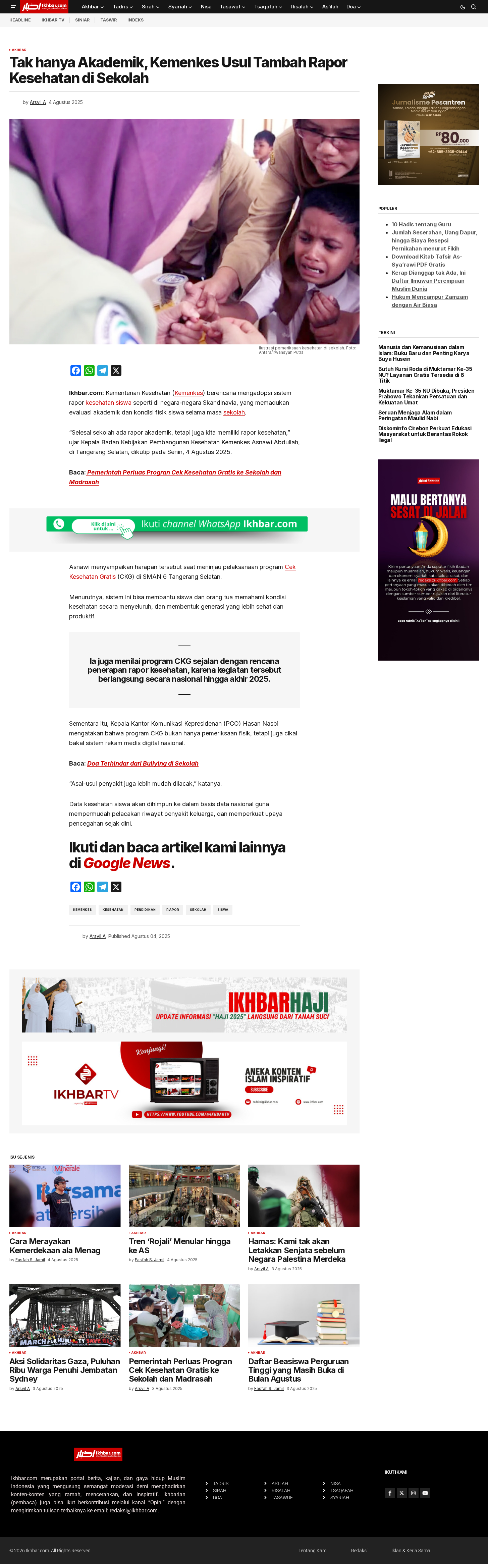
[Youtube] (425, 1493)
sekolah (234, 412)
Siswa (223, 909)
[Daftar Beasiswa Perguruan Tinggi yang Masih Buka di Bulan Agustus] (304, 1315)
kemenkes (82, 909)
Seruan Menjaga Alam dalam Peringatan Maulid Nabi (415, 416)
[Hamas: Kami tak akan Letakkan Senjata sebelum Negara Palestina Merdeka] (304, 1196)
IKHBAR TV (53, 19)
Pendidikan (145, 909)
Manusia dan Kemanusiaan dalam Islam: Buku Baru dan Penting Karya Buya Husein (424, 353)
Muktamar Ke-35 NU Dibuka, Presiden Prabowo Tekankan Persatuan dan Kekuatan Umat (426, 397)
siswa (123, 402)
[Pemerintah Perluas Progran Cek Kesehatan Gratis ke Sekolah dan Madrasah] (184, 1315)
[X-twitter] (402, 1493)
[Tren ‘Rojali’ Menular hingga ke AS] (184, 1196)
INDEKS (135, 19)
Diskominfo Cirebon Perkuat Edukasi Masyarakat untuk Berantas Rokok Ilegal (425, 434)
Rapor (172, 909)
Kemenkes (188, 392)
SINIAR (82, 19)
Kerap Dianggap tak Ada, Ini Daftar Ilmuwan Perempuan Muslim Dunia (429, 280)
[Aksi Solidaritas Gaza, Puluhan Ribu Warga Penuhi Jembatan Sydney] (65, 1315)
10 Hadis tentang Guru (421, 224)
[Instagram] (414, 1493)
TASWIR (108, 19)
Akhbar (19, 50)
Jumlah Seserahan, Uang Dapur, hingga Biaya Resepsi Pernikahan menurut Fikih (435, 240)
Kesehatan (113, 909)
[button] (13, 7)
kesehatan (100, 402)
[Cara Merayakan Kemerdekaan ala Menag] (65, 1196)
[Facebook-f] (390, 1493)
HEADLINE (20, 19)
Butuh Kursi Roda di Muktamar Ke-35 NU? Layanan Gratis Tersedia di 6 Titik (425, 375)
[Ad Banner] (184, 530)
